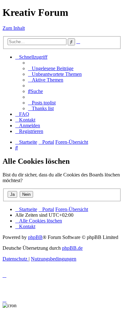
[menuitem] (50, 68)
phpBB (35, 237)
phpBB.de (72, 248)
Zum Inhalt (14, 28)
